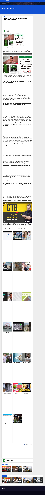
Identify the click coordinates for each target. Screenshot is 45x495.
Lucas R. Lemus (8, 30)
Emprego (14, 8)
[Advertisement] (30, 9)
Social (11, 8)
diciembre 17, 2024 (26, 481)
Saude (8, 8)
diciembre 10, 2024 (37, 481)
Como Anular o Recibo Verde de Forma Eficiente (38, 480)
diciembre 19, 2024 (5, 481)
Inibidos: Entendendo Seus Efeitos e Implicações (17, 469)
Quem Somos (24, 493)
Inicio (5, 8)
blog (3, 478)
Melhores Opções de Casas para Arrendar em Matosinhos (6, 469)
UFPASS (4, 3)
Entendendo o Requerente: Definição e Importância (27, 469)
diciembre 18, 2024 (16, 481)
